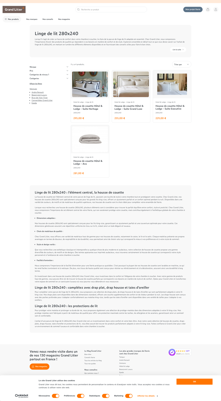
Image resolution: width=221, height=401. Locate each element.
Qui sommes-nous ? (91, 373)
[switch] (80, 396)
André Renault (124, 360)
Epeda (34, 103)
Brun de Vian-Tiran (40, 97)
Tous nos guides (90, 363)
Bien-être (87, 354)
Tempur (122, 357)
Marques (33, 89)
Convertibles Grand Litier (42, 100)
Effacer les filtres (36, 83)
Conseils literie (89, 357)
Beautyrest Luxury (39, 95)
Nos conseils (47, 19)
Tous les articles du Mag (93, 360)
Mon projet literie (193, 9)
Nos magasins (64, 19)
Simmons (122, 363)
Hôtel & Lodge (124, 366)
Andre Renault (38, 92)
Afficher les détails (146, 396)
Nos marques (31, 19)
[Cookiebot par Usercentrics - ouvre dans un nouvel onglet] (21, 396)
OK (194, 382)
